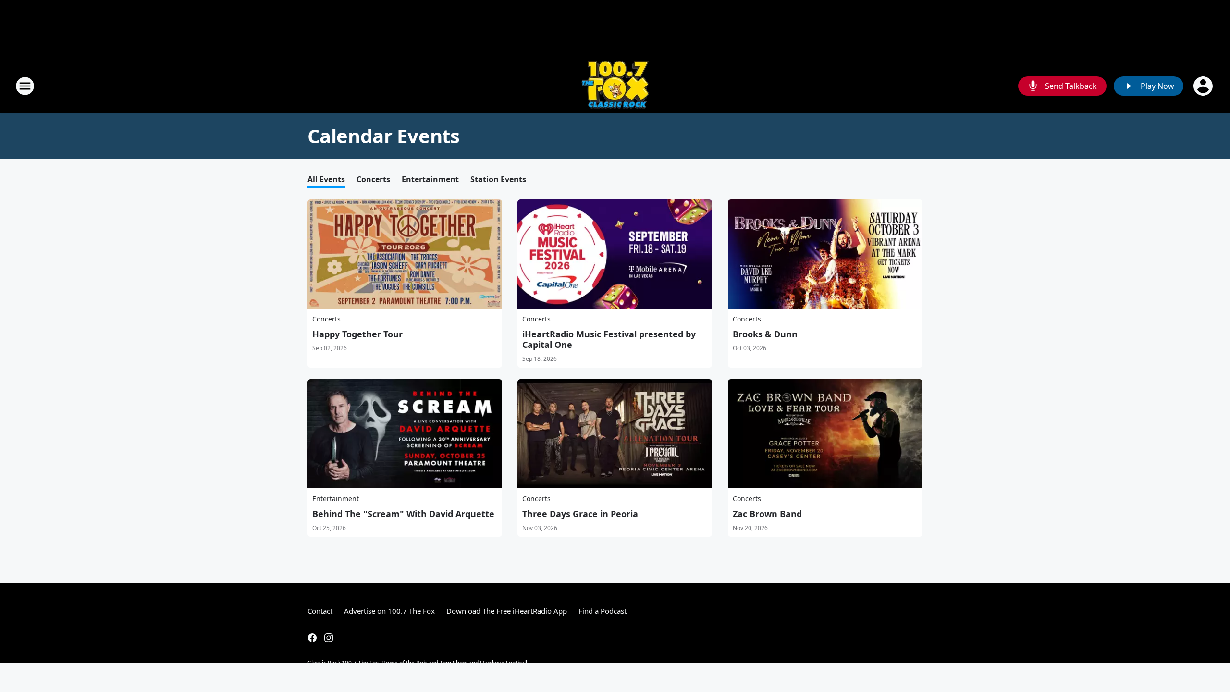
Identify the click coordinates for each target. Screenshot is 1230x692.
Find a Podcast (602, 611)
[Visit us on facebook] (312, 637)
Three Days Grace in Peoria (580, 513)
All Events (326, 179)
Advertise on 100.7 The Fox (389, 611)
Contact (320, 611)
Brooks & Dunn (765, 334)
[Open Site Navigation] (25, 86)
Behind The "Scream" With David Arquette (403, 513)
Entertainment (430, 179)
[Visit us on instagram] (328, 637)
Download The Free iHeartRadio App (506, 611)
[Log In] (1204, 86)
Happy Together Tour (357, 334)
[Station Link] (615, 86)
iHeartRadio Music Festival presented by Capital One (609, 339)
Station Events (498, 179)
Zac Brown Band (767, 513)
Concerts (373, 179)
